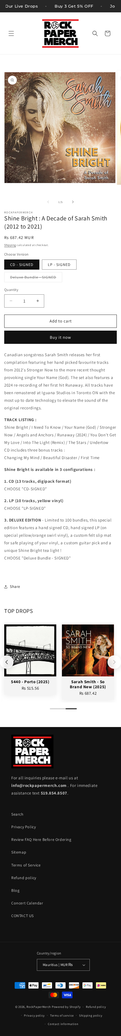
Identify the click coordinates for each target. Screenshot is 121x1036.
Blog (15, 890)
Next (114, 662)
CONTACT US (22, 915)
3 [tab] (68, 711)
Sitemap (18, 852)
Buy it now (60, 337)
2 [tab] (60, 711)
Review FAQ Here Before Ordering (41, 839)
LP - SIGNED (59, 264)
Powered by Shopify (66, 1007)
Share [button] (15, 586)
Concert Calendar (27, 903)
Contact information (63, 1024)
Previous (7, 662)
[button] (11, 33)
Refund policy (23, 877)
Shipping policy (90, 1015)
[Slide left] (48, 202)
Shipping (10, 245)
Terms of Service (26, 865)
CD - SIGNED (21, 264)
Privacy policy (34, 1015)
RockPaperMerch (38, 1007)
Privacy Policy (23, 826)
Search (17, 814)
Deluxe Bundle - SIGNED (36, 278)
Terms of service (62, 1015)
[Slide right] (73, 202)
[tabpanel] (30, 660)
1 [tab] (52, 711)
